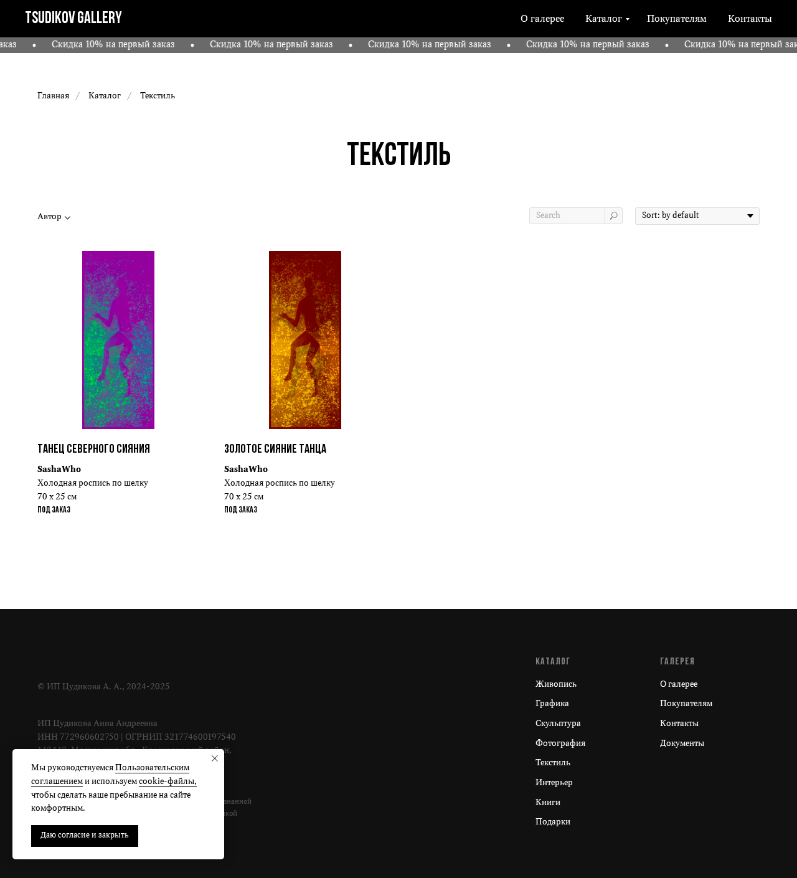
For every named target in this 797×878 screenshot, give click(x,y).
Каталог (603, 19)
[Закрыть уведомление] (215, 758)
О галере (677, 684)
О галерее (542, 19)
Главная (53, 96)
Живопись (556, 684)
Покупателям (677, 19)
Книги (547, 803)
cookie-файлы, (168, 781)
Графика (552, 704)
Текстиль (552, 763)
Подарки (552, 822)
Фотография (560, 743)
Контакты (750, 19)
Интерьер (554, 783)
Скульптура (558, 724)
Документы (682, 743)
